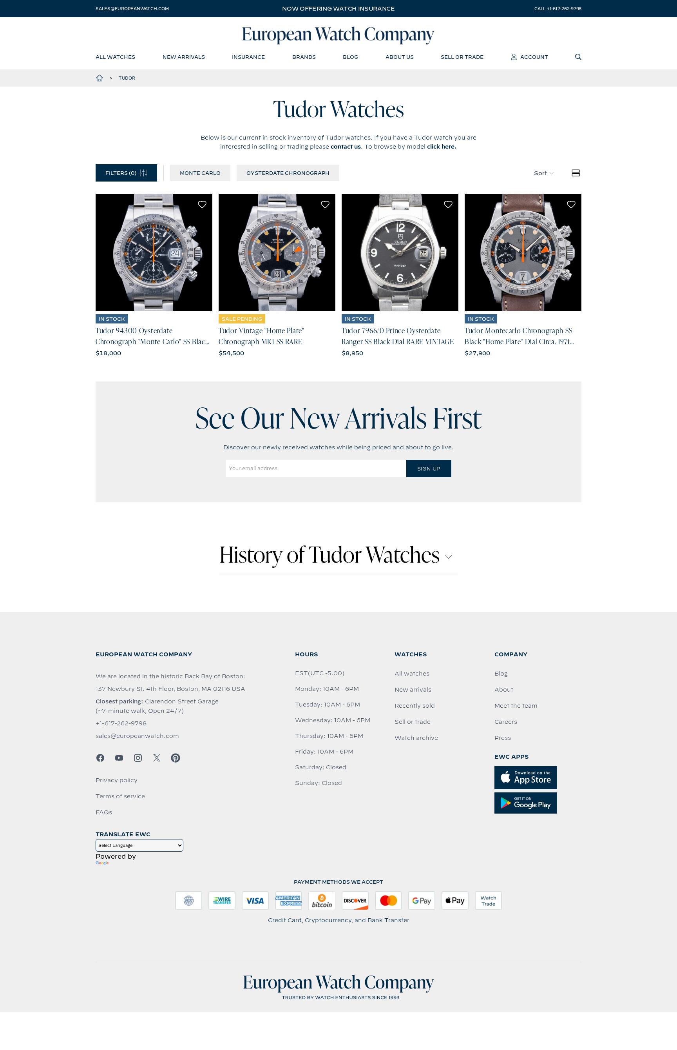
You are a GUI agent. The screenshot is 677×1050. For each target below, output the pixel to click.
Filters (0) (120, 173)
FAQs (104, 812)
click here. (442, 147)
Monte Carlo (200, 173)
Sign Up (428, 468)
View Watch (154, 252)
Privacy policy (117, 780)
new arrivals (184, 56)
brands (304, 56)
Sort (540, 173)
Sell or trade (413, 722)
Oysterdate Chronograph (287, 173)
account (534, 57)
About (503, 690)
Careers (505, 722)
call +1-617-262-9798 (557, 8)
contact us (346, 147)
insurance (248, 56)
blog (350, 56)
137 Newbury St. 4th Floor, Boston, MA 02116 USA (170, 689)
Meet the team (516, 706)
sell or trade (462, 56)
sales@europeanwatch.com (132, 8)
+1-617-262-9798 (121, 723)
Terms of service (120, 796)
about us (400, 56)
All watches (412, 673)
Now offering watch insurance (338, 8)
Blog (501, 673)
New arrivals (413, 690)
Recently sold (415, 706)
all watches (115, 56)
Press (502, 738)
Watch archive (416, 738)
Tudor (127, 78)
